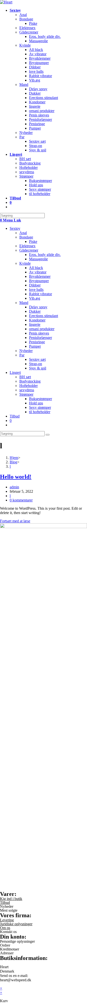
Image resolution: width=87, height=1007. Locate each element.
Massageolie (38, 259)
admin (14, 487)
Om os (5, 928)
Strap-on (35, 364)
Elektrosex (27, 246)
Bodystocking (30, 381)
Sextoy (15, 228)
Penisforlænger (40, 338)
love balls (36, 289)
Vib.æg (34, 298)
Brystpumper (39, 281)
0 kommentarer (21, 500)
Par (21, 355)
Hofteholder (28, 386)
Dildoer (35, 285)
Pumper (35, 346)
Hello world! (15, 477)
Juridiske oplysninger (16, 924)
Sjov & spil (37, 368)
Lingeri (15, 372)
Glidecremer (28, 250)
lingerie (34, 324)
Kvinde (25, 263)
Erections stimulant (43, 316)
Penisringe (37, 342)
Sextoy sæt (37, 359)
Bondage (26, 237)
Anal (23, 233)
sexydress (26, 390)
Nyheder (26, 351)
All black (36, 268)
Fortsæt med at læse (15, 521)
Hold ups (36, 403)
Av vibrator (37, 272)
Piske (33, 241)
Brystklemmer (40, 276)
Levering (7, 920)
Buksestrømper (40, 399)
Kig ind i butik (11, 899)
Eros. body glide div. (45, 255)
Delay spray (38, 307)
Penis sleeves (39, 333)
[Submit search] (48, 434)
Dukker (35, 311)
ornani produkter (41, 329)
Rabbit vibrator (40, 294)
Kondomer (37, 320)
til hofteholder (39, 412)
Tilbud (15, 416)
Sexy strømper (40, 407)
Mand (23, 303)
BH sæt (25, 377)
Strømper (26, 394)
